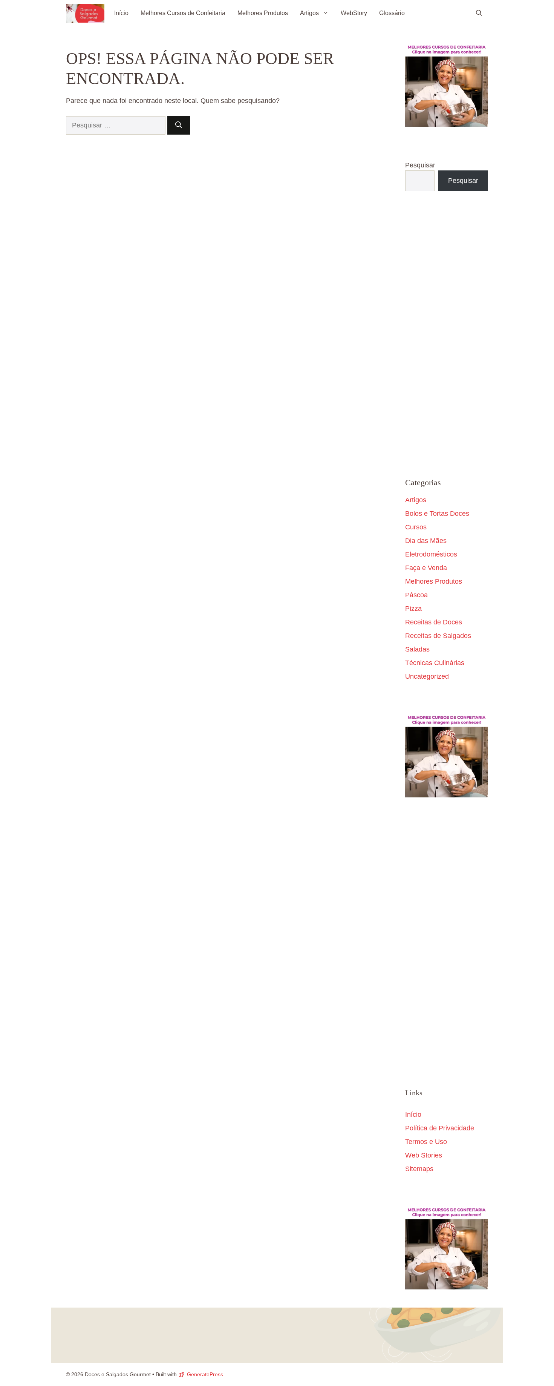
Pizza (413, 608)
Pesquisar (420, 165)
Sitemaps (419, 1169)
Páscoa (416, 595)
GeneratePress (205, 1374)
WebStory (354, 13)
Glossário (392, 13)
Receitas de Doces (433, 622)
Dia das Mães (426, 540)
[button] (479, 13)
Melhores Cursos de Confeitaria (183, 13)
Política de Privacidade (439, 1128)
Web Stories (423, 1155)
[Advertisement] (446, 334)
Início (121, 13)
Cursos (416, 527)
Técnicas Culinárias (434, 663)
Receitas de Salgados (438, 635)
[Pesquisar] (178, 125)
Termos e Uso (426, 1141)
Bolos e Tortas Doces (437, 513)
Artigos (309, 13)
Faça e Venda (426, 568)
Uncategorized (427, 676)
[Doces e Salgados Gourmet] (85, 13)
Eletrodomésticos (431, 554)
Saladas (417, 649)
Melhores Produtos (262, 13)
